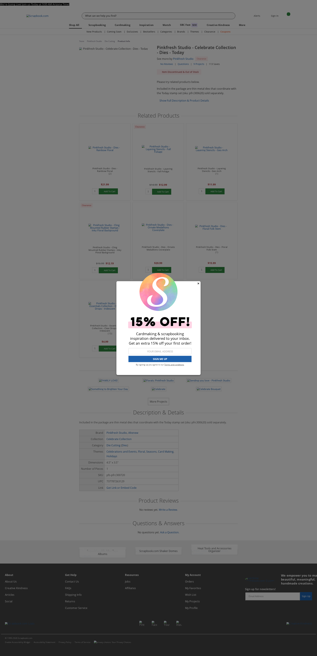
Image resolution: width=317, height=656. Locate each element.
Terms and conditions (174, 364)
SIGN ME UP (160, 359)
